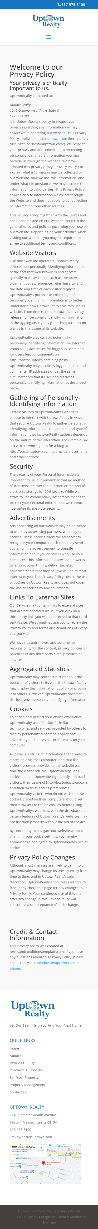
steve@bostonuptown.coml (54, 962)
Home (14, 1048)
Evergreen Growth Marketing (63, 1217)
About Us (17, 1055)
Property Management (27, 1085)
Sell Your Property (24, 1077)
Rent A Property (22, 1062)
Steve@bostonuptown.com (31, 1137)
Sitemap (49, 1222)
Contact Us (18, 1092)
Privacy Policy (68, 1211)
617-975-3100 (73, 4)
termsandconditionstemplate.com (37, 951)
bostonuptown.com (51, 138)
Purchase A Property (26, 1070)
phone (15, 968)
